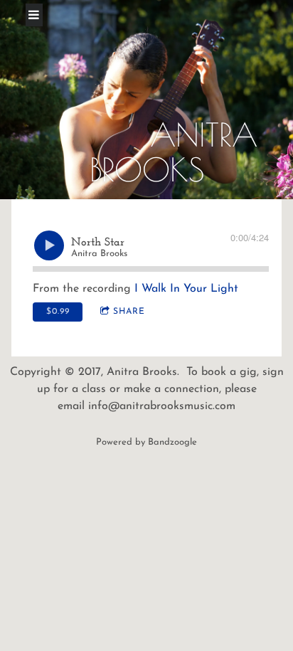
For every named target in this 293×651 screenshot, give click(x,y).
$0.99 (58, 311)
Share (129, 311)
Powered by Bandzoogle (146, 442)
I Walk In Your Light (186, 289)
